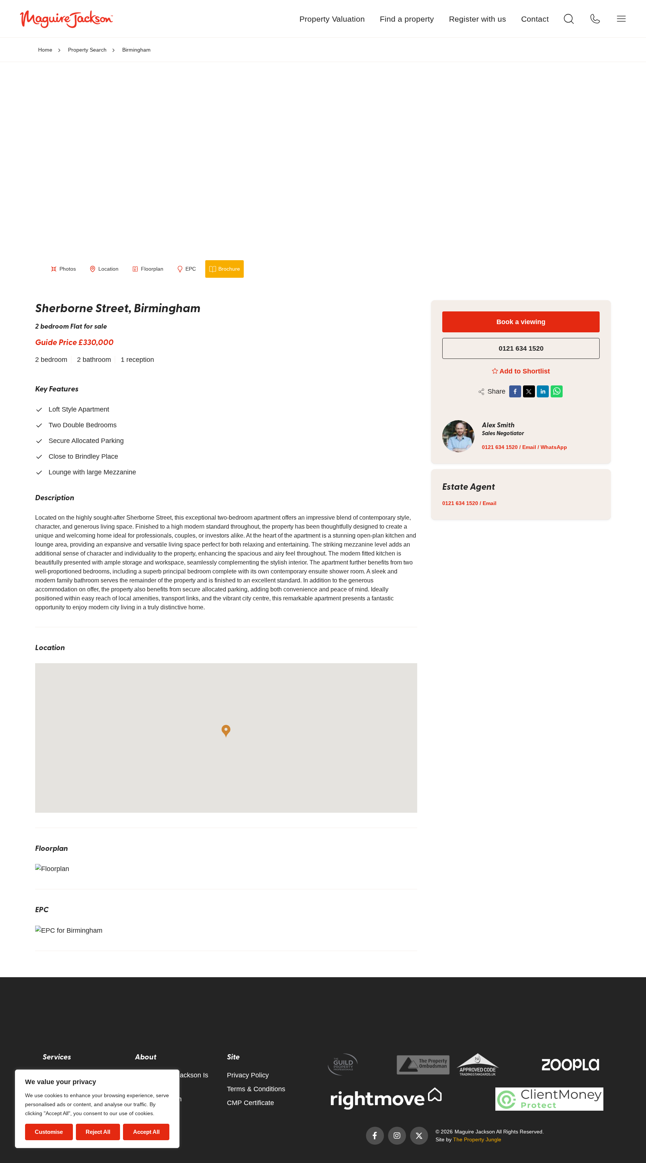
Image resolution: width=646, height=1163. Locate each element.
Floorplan (152, 269)
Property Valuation (332, 19)
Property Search (87, 50)
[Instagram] (397, 1136)
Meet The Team (158, 1099)
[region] (97, 1109)
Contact (535, 19)
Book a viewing (520, 322)
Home (45, 50)
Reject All (98, 1132)
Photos (67, 269)
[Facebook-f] (375, 1136)
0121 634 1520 (521, 348)
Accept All (146, 1132)
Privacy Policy (248, 1075)
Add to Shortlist (524, 371)
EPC (190, 269)
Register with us (477, 19)
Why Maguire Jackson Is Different (171, 1080)
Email (529, 447)
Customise (49, 1132)
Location (108, 269)
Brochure (229, 269)
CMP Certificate (250, 1103)
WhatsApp (554, 447)
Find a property (407, 19)
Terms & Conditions (256, 1089)
